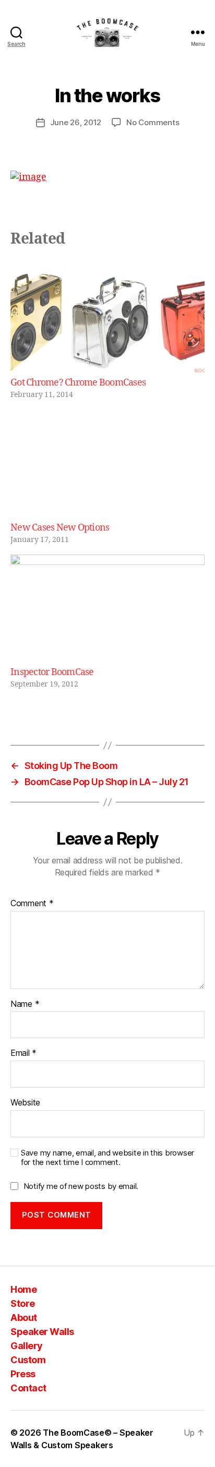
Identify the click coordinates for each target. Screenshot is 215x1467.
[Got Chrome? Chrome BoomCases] (107, 320)
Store (22, 1303)
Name (24, 1004)
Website (25, 1103)
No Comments (152, 122)
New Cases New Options (59, 528)
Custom (27, 1359)
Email (23, 1053)
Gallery (26, 1345)
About (23, 1317)
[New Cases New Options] (107, 465)
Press (22, 1373)
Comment (32, 903)
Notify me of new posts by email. (80, 1186)
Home (23, 1289)
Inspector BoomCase (52, 672)
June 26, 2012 (76, 122)
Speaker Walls (42, 1331)
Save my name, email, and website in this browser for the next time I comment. (107, 1158)
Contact (28, 1387)
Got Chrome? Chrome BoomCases (78, 383)
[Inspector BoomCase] (107, 610)
